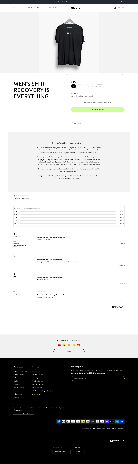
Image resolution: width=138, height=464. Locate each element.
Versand (114, 428)
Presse (15, 391)
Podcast (16, 397)
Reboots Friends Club (20, 371)
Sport (45, 8)
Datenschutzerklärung (99, 428)
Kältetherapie (31, 8)
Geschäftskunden (38, 384)
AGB (108, 428)
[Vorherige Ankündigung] (47, 2)
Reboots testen (18, 374)
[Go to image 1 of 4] (66, 74)
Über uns (16, 384)
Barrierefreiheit (37, 381)
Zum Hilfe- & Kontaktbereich (23, 414)
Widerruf (37, 394)
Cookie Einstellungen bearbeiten (43, 391)
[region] (69, 42)
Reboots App (18, 394)
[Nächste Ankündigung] (91, 2)
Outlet (15, 381)
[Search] (114, 7)
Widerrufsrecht (86, 428)
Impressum (121, 428)
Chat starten (17, 410)
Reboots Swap (18, 378)
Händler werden (37, 387)
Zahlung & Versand (39, 378)
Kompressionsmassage (19, 8)
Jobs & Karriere (18, 387)
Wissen (39, 8)
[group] (24, 195)
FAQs (34, 371)
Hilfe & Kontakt (53, 8)
